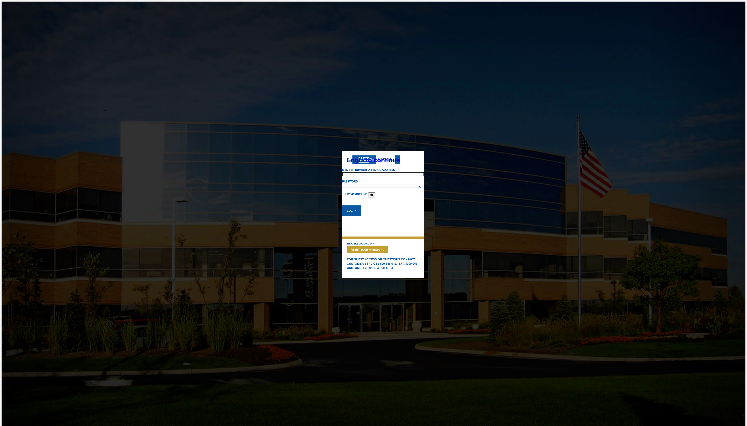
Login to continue (373, 159)
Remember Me (357, 194)
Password (350, 181)
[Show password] (419, 185)
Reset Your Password (367, 249)
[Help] (371, 194)
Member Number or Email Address (368, 170)
